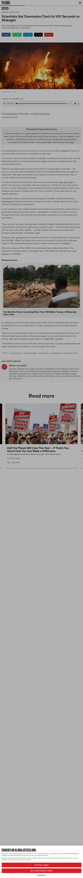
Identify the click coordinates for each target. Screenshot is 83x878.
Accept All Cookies (41, 865)
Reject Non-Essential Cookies (41, 871)
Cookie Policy (41, 875)
